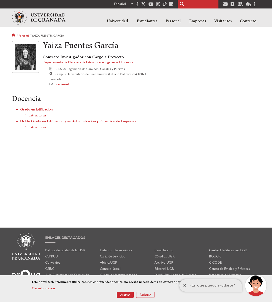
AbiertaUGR (108, 262)
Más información (43, 288)
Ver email (62, 84)
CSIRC (49, 269)
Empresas (197, 21)
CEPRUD (51, 256)
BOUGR (215, 256)
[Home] (38, 17)
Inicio (14, 36)
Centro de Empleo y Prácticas (229, 269)
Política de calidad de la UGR (65, 250)
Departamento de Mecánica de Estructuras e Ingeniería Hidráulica (88, 62)
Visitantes (223, 21)
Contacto (248, 21)
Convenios (52, 262)
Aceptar (125, 294)
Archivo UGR (163, 262)
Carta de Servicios (112, 256)
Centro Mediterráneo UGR (228, 250)
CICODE (215, 262)
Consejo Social (110, 269)
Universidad (117, 21)
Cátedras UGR (164, 256)
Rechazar (145, 294)
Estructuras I (38, 115)
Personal (173, 21)
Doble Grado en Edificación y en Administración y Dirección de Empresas (78, 121)
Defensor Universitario (116, 250)
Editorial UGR (164, 269)
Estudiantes (147, 21)
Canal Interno (163, 250)
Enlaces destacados (65, 238)
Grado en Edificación (36, 109)
